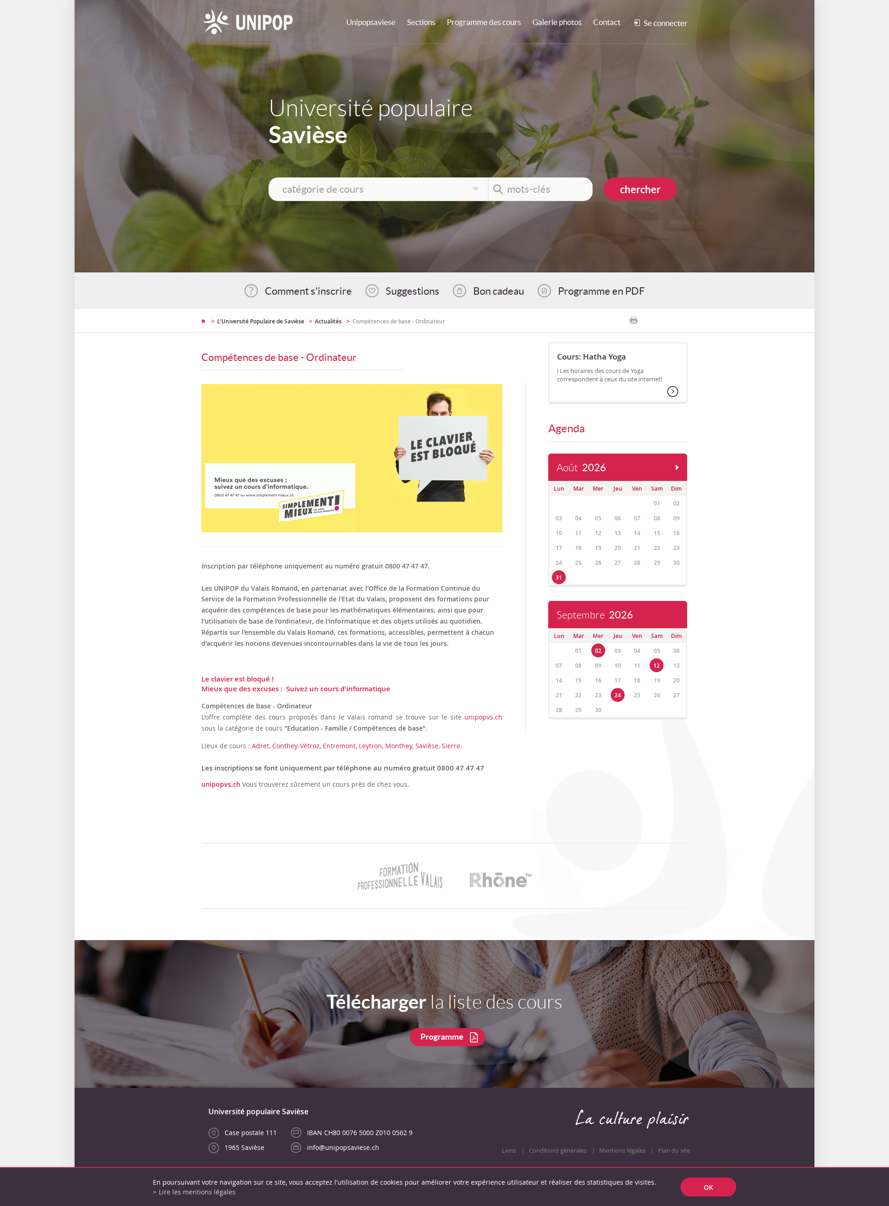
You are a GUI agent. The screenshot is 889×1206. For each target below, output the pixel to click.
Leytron (370, 745)
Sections (421, 22)
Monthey (398, 745)
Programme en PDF (601, 291)
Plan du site (674, 1151)
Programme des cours (484, 22)
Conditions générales (558, 1151)
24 (617, 695)
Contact (606, 22)
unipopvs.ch (483, 717)
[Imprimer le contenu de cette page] (634, 320)
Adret (260, 745)
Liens (509, 1151)
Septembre (595, 615)
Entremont (339, 745)
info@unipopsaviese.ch (343, 1147)
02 (598, 651)
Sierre (451, 745)
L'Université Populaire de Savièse (260, 321)
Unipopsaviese (370, 22)
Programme (441, 1037)
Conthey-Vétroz (295, 745)
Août (581, 468)
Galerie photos (557, 22)
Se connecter (666, 23)
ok (708, 1187)
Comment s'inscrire (308, 291)
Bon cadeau (498, 291)
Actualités (328, 321)
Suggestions (412, 291)
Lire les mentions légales (197, 1191)
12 (656, 665)
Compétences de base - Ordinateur (398, 321)
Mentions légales (622, 1151)
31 (559, 577)
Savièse (426, 745)
